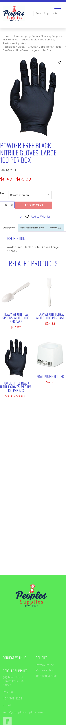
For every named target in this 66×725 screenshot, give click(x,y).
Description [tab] (9, 227)
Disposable (45, 46)
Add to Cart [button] (18, 288)
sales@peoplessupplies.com (23, 712)
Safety (21, 46)
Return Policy (44, 670)
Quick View (18, 295)
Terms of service (46, 675)
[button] (60, 62)
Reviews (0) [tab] (55, 227)
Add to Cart (34, 205)
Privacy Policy (45, 665)
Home (6, 36)
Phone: (8, 691)
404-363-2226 (12, 698)
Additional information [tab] (32, 227)
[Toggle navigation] (57, 7)
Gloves (32, 46)
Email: (7, 705)
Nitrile (57, 46)
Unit (3, 193)
